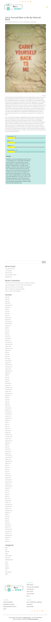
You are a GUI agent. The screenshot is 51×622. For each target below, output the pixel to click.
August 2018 (7, 395)
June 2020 (7, 354)
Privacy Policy (27, 617)
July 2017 (7, 422)
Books (6, 553)
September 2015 (8, 461)
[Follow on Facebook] (20, 2)
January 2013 (8, 527)
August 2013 (7, 512)
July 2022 (7, 309)
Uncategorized (8, 572)
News (6, 561)
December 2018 (8, 387)
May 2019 (7, 379)
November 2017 (8, 414)
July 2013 (7, 514)
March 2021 (7, 336)
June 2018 (7, 399)
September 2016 (8, 440)
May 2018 (7, 401)
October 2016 (8, 438)
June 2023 (7, 297)
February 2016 (8, 451)
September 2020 (8, 348)
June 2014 (7, 492)
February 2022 (8, 317)
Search (43, 262)
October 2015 (8, 459)
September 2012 (8, 535)
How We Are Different (33, 587)
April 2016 (7, 447)
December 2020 (8, 342)
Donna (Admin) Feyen (11, 22)
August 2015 (7, 463)
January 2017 (8, 432)
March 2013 (7, 523)
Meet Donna (30, 584)
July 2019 (7, 375)
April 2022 (7, 315)
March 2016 (7, 449)
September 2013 (8, 510)
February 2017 (8, 430)
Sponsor (7, 566)
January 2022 (8, 319)
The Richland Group (33, 619)
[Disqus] (25, 204)
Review (6, 563)
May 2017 (7, 426)
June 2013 (7, 516)
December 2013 (8, 504)
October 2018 (8, 391)
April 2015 (7, 471)
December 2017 (8, 412)
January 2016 (8, 453)
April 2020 (7, 356)
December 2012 (8, 529)
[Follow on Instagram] (23, 2)
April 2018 (7, 403)
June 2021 (7, 330)
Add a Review (30, 593)
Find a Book (30, 591)
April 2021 (7, 334)
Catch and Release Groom (10, 274)
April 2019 (7, 381)
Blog (6, 549)
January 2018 (8, 410)
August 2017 (7, 420)
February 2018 (8, 408)
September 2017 (8, 418)
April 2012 (7, 541)
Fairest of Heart (8, 272)
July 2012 (7, 539)
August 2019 (7, 373)
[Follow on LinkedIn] (25, 2)
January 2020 (8, 362)
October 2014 (8, 484)
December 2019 (8, 364)
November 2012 (8, 531)
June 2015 (7, 467)
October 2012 (8, 533)
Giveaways (30, 604)
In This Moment (8, 270)
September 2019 (8, 371)
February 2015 (8, 475)
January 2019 (8, 385)
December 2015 (8, 455)
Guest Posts (7, 557)
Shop (4, 608)
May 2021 (7, 332)
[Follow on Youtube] (31, 2)
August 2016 (7, 442)
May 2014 (7, 494)
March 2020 (7, 358)
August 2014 (7, 488)
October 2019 (8, 369)
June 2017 (7, 424)
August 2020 (7, 350)
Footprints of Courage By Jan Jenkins (16, 289)
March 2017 (7, 428)
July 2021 (7, 327)
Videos (6, 574)
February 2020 (8, 360)
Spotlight (7, 568)
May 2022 (7, 313)
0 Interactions (33, 22)
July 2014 (7, 490)
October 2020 (8, 346)
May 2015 (7, 469)
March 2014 (7, 498)
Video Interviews (8, 602)
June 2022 (7, 311)
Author (6, 547)
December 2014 (8, 479)
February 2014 (8, 500)
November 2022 (8, 305)
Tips (6, 570)
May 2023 (7, 299)
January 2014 (8, 502)
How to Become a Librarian (34, 602)
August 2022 (7, 307)
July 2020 (7, 352)
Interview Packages (8, 604)
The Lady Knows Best (10, 268)
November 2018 (8, 389)
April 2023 (7, 301)
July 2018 (7, 397)
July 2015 (7, 465)
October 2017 (8, 416)
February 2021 (8, 338)
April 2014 (7, 496)
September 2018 (8, 393)
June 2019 (7, 377)
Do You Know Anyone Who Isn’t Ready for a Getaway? (23, 282)
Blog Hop (7, 551)
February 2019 (8, 383)
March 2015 (7, 473)
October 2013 (8, 508)
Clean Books (30, 589)
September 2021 (8, 323)
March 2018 (7, 405)
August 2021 (7, 325)
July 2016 (7, 444)
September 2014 (8, 486)
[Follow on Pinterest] (28, 2)
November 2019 (8, 366)
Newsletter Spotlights (9, 606)
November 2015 (8, 457)
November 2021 (8, 321)
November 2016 (8, 436)
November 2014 (8, 482)
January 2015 (8, 477)
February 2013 (8, 525)
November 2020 (8, 344)
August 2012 (7, 537)
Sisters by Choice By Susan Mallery (24, 285)
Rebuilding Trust (8, 276)
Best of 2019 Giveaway (18, 287)
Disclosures (30, 606)
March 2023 (7, 303)
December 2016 (8, 434)
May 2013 (7, 518)
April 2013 (7, 521)
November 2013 (8, 506)
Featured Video (8, 555)
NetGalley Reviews (9, 559)
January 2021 (8, 340)
